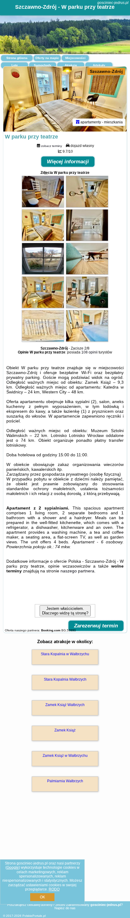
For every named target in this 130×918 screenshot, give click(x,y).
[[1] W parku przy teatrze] (65, 99)
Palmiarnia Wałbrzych (65, 781)
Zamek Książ (65, 730)
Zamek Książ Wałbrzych (65, 705)
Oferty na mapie (47, 58)
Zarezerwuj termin (96, 626)
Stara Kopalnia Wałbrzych (65, 679)
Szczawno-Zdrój (106, 71)
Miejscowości (75, 58)
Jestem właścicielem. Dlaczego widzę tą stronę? (65, 610)
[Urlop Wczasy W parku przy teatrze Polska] (43, 206)
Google (13, 867)
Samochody (42, 65)
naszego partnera (77, 570)
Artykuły (99, 65)
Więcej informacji (68, 161)
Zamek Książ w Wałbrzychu (65, 756)
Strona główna (17, 58)
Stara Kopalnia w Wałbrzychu (65, 654)
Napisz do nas (65, 908)
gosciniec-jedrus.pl (112, 3)
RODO (54, 889)
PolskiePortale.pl (34, 915)
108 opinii (89, 352)
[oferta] (78, 122)
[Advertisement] (65, 855)
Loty (14, 65)
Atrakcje (71, 65)
